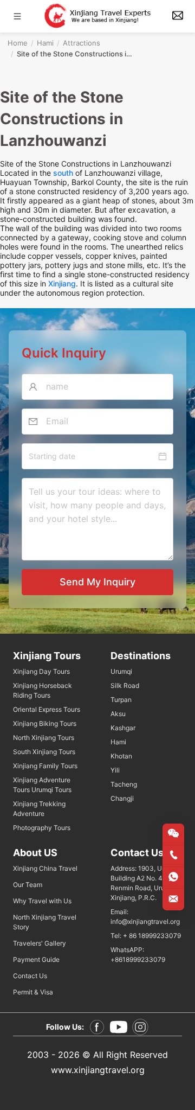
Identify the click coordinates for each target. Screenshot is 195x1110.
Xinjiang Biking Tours (44, 723)
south (63, 172)
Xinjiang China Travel (45, 868)
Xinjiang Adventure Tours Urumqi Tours (42, 785)
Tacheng (123, 784)
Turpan (121, 700)
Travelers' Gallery (39, 943)
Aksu (118, 714)
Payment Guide (36, 959)
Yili (115, 770)
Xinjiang (62, 283)
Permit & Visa (33, 992)
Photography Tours (41, 828)
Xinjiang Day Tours (41, 671)
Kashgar (122, 728)
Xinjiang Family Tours (45, 766)
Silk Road (124, 685)
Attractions (81, 43)
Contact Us (30, 976)
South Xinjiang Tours (44, 752)
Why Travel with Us (42, 901)
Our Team (27, 885)
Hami (45, 43)
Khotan (121, 756)
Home (18, 43)
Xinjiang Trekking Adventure (39, 809)
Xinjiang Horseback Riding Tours (42, 690)
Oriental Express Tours (46, 709)
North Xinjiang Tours (43, 737)
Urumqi (121, 671)
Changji (122, 798)
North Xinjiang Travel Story (44, 922)
